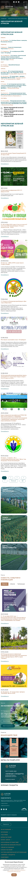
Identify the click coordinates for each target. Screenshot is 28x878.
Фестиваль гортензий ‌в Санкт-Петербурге (13, 339)
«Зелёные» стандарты (8, 854)
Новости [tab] (4, 584)
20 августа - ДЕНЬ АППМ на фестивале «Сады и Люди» (12, 263)
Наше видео (5, 857)
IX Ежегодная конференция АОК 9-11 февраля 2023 (11, 191)
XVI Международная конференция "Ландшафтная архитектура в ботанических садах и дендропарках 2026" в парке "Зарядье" (14, 656)
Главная (3, 18)
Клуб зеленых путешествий (9, 842)
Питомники (4, 832)
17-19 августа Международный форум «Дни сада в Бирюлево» (13, 302)
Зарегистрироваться (8, 725)
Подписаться (6, 824)
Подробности (5, 163)
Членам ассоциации (7, 847)
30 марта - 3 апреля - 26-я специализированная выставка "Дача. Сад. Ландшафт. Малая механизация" (13, 459)
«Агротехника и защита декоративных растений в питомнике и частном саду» (12, 58)
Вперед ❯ (13, 480)
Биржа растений (6, 837)
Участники (4, 834)
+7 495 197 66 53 (4, 803)
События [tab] (12, 584)
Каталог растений (6, 849)
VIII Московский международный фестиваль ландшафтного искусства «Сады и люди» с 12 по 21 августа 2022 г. (14, 377)
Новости (3, 859)
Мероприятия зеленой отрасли (11, 844)
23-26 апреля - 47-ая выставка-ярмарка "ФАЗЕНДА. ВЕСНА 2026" (13, 692)
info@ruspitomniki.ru (5, 805)
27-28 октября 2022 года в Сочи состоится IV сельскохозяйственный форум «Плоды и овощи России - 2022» (14, 226)
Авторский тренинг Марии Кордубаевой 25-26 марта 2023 (13, 154)
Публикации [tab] (21, 584)
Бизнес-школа (5, 839)
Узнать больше (6, 721)
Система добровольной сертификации (13, 852)
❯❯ (22, 480)
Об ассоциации (6, 829)
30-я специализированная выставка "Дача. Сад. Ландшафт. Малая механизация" (12, 73)
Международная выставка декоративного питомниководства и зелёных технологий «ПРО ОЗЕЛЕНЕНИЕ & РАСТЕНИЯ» (14, 102)
